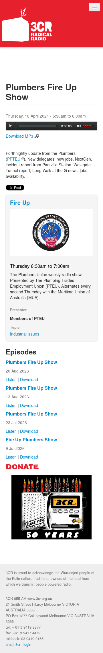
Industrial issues (24, 334)
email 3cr (13, 644)
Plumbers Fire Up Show (31, 362)
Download (29, 379)
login (27, 644)
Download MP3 (19, 136)
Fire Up (20, 202)
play (10, 126)
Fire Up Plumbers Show (31, 439)
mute (79, 126)
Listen (11, 379)
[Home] (27, 24)
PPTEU (15, 159)
